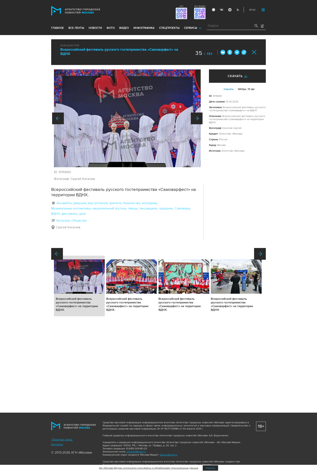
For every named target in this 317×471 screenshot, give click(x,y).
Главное (57, 28)
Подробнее (79, 286)
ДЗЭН (213, 9)
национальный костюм (109, 208)
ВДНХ (55, 214)
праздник (166, 208)
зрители (115, 203)
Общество (79, 220)
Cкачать (229, 89)
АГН (181, 6)
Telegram (229, 9)
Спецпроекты (169, 28)
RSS (238, 9)
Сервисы (190, 28)
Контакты (57, 444)
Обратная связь (61, 439)
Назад (58, 118)
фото (111, 28)
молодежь (149, 203)
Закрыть (254, 52)
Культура (63, 220)
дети (82, 214)
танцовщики (148, 208)
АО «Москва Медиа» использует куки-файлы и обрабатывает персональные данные (148, 468)
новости (95, 28)
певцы (132, 208)
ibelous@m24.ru (168, 454)
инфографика (143, 28)
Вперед (197, 118)
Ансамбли (64, 203)
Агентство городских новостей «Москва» (82, 11)
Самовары (182, 208)
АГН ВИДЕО (199, 6)
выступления (98, 203)
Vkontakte (221, 9)
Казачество (131, 203)
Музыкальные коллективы (71, 208)
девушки (79, 203)
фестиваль (69, 214)
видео (124, 28)
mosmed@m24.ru (136, 451)
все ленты (76, 28)
